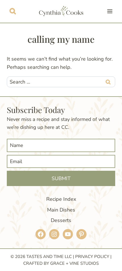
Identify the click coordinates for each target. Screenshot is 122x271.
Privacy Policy (92, 256)
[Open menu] (109, 11)
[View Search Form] (12, 11)
